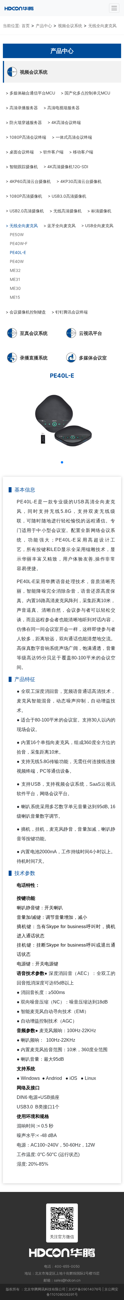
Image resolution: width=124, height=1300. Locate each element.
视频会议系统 (70, 25)
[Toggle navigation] (114, 8)
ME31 (15, 279)
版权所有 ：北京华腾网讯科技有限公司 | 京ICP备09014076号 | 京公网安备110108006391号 (62, 1292)
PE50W (17, 234)
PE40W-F (18, 243)
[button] (62, 462)
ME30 (15, 288)
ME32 (15, 270)
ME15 (15, 297)
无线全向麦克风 (102, 25)
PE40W (17, 261)
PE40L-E (18, 252)
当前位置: (11, 25)
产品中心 (44, 25)
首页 (26, 25)
